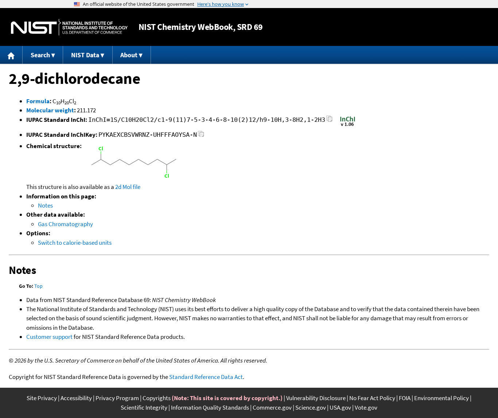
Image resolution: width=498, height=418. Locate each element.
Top (38, 286)
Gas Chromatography (65, 224)
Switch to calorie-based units (75, 243)
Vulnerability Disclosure (316, 398)
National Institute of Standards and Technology (69, 27)
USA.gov (340, 407)
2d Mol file (127, 187)
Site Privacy (42, 398)
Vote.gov (366, 407)
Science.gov (310, 407)
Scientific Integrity (144, 407)
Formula (38, 101)
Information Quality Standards (210, 407)
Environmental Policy (441, 398)
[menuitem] (11, 55)
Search (40, 55)
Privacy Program (117, 398)
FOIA (405, 398)
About (128, 55)
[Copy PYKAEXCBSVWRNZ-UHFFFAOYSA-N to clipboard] (201, 136)
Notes (45, 205)
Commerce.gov (272, 407)
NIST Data (85, 55)
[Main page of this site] (11, 55)
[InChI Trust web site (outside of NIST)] (348, 125)
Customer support (49, 337)
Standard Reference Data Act (206, 377)
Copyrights (157, 398)
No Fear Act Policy (372, 398)
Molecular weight (50, 110)
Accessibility (76, 398)
